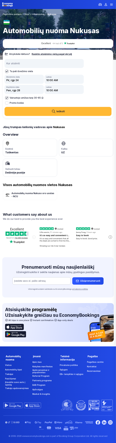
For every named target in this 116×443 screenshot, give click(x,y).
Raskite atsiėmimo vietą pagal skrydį (52, 54)
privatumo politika (80, 289)
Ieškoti (60, 111)
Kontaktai (91, 366)
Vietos (8, 365)
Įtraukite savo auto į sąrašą (15, 383)
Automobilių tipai (13, 369)
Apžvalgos (37, 389)
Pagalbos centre (95, 362)
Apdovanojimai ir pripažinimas (40, 371)
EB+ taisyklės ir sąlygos (71, 374)
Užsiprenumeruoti (90, 280)
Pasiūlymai (10, 378)
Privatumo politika (69, 365)
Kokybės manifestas (42, 366)
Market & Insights (41, 394)
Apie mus (37, 362)
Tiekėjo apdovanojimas (17, 388)
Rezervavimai (94, 371)
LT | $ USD (14, 422)
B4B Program (38, 385)
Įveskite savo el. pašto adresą (30, 280)
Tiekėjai (9, 374)
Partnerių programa (42, 380)
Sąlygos (64, 369)
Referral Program (40, 376)
